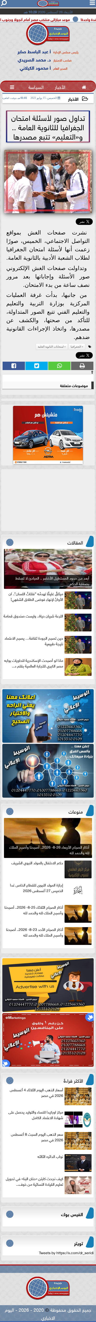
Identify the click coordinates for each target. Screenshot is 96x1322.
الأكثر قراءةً (73, 1080)
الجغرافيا (76, 346)
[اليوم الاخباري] (48, 716)
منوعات (76, 811)
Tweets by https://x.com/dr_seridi (66, 1252)
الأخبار (73, 98)
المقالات (75, 542)
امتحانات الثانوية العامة (51, 346)
